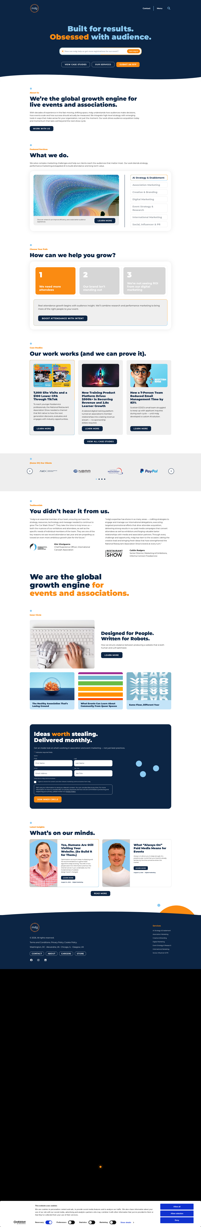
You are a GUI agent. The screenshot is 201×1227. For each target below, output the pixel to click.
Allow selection (177, 1213)
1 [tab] (96, 479)
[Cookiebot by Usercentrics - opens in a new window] (20, 1222)
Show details (126, 1222)
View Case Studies (76, 64)
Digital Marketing (159, 942)
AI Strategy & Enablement (162, 930)
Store (80, 953)
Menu (159, 8)
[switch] (71, 1222)
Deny (177, 1220)
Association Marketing (160, 934)
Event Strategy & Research (162, 945)
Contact (146, 8)
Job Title (77, 768)
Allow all (176, 1207)
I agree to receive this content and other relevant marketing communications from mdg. (64, 781)
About (146, 253)
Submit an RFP (128, 64)
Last (75, 758)
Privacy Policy (71, 791)
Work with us (41, 128)
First (35, 758)
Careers (66, 953)
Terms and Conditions (40, 942)
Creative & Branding (160, 938)
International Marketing (161, 949)
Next (171, 471)
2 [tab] (99, 479)
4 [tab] (104, 479)
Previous (30, 471)
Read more (100, 893)
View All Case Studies (100, 441)
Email (36, 768)
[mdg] (34, 8)
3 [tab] (101, 479)
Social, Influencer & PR (160, 953)
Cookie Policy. (70, 942)
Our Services (103, 64)
